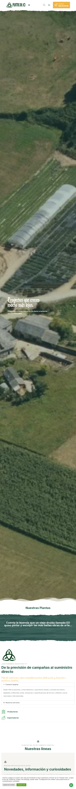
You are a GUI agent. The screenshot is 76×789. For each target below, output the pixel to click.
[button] (2, 306)
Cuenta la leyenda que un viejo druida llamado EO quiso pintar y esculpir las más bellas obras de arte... (38, 624)
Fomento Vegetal (12, 684)
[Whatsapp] (71, 785)
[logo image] (16, 5)
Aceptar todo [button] (21, 784)
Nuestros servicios (13, 703)
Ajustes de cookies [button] (8, 784)
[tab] (38, 684)
